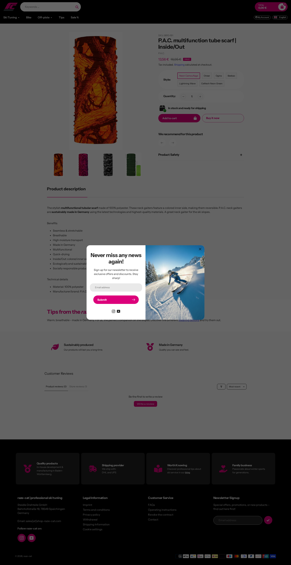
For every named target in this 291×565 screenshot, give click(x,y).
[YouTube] (118, 311)
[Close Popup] (200, 249)
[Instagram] (113, 311)
